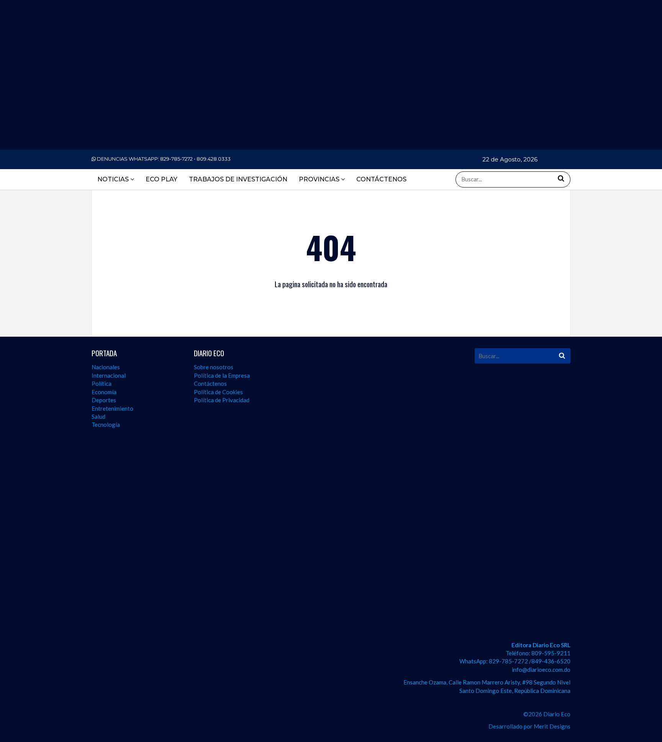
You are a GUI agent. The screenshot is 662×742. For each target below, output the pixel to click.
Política (101, 383)
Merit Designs (552, 726)
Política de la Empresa (222, 375)
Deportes (104, 400)
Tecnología (106, 424)
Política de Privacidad (221, 400)
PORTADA (104, 353)
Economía (104, 391)
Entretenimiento (112, 408)
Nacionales (106, 367)
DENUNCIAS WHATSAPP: (163, 159)
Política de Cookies (218, 391)
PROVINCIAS (320, 179)
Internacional (109, 375)
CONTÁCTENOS (381, 179)
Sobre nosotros (213, 367)
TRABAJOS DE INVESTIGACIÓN (238, 179)
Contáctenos (210, 383)
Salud (98, 416)
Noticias (113, 179)
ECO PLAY (161, 179)
